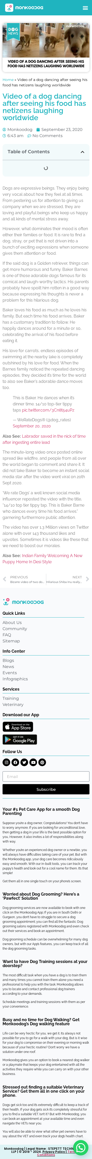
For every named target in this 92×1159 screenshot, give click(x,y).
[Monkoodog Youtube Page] (33, 762)
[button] (85, 8)
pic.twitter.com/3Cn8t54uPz (48, 410)
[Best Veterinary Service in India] (24, 8)
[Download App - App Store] (18, 727)
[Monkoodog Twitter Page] (24, 762)
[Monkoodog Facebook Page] (15, 762)
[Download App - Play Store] (20, 739)
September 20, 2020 (32, 426)
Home (8, 80)
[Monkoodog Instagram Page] (6, 762)
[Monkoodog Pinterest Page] (42, 762)
